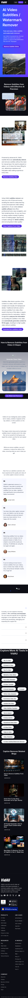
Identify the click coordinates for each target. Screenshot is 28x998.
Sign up (20, 2)
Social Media (18, 921)
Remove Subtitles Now (10, 177)
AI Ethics (3, 951)
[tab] (14, 617)
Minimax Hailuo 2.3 (19, 951)
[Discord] (19, 895)
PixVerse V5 (18, 959)
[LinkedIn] (2, 895)
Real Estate (17, 928)
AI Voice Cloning (8, 720)
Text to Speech (8, 715)
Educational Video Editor (10, 724)
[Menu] (25, 2)
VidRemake (3, 925)
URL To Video (7, 662)
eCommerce (18, 918)
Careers (3, 979)
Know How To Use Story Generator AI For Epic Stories (13, 801)
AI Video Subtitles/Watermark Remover (14, 743)
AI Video (3, 917)
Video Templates (8, 739)
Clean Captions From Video (11, 226)
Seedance (17, 946)
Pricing (2, 984)
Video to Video (8, 734)
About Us (3, 977)
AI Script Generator (9, 691)
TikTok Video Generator (10, 696)
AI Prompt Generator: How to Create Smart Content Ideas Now (13, 827)
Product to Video (5, 933)
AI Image (3, 920)
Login (16, 2)
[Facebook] (7, 895)
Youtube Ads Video (9, 705)
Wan (16, 954)
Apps (2, 989)
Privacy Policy (4, 953)
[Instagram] (10, 895)
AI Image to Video (8, 667)
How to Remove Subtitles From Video (13, 776)
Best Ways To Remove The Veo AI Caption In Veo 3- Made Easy (14, 853)
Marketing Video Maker (10, 677)
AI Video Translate (8, 686)
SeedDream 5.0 (18, 948)
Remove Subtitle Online (11, 46)
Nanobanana (18, 943)
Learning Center (4, 948)
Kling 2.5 (17, 956)
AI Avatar (21, 691)
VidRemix (3, 930)
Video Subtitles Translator (10, 710)
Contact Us (3, 987)
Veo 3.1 (17, 969)
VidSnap (3, 928)
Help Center (3, 945)
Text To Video (7, 672)
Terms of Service (5, 956)
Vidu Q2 (17, 966)
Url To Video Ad (4, 935)
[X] (13, 895)
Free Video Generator (9, 681)
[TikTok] (16, 895)
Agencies (17, 926)
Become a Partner (5, 982)
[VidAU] (4, 2)
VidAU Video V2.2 (19, 964)
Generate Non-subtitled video (12, 329)
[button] (5, 373)
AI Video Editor (8, 729)
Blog (2, 943)
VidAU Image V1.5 (19, 961)
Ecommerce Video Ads (10, 701)
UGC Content (18, 923)
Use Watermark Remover (14, 396)
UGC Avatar (3, 923)
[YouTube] (4, 895)
